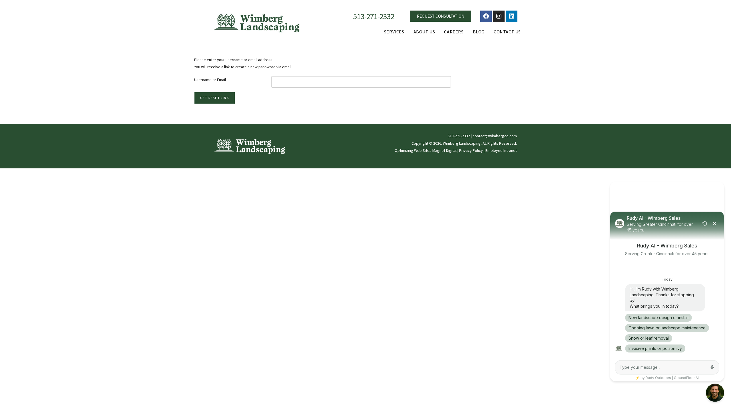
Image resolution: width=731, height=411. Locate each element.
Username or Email (210, 79)
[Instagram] (499, 16)
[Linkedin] (511, 16)
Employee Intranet (501, 150)
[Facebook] (486, 16)
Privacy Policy (471, 150)
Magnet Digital (444, 150)
